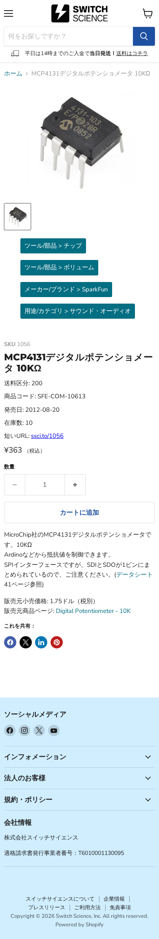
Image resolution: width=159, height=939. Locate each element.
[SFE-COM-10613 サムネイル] (17, 217)
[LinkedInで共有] (41, 642)
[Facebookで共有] (10, 642)
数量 (9, 467)
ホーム (13, 73)
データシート (134, 575)
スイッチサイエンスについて (60, 899)
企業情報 (114, 899)
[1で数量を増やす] (75, 484)
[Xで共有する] (26, 642)
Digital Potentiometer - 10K (93, 611)
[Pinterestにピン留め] (57, 642)
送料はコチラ (132, 53)
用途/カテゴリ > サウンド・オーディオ (77, 311)
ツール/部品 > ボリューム (59, 267)
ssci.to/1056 (47, 436)
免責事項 (120, 907)
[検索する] (144, 36)
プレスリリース (46, 907)
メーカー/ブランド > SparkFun (66, 289)
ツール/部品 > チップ (53, 246)
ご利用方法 (87, 907)
